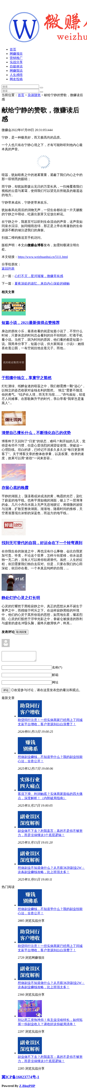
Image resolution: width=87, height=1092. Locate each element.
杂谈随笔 (34, 95)
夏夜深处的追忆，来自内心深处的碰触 (42, 283)
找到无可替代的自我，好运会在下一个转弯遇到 (42, 543)
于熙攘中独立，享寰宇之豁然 (27, 378)
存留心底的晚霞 (15, 488)
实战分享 (16, 62)
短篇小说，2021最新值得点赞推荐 (31, 323)
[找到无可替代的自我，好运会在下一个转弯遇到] (14, 534)
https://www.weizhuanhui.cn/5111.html (43, 257)
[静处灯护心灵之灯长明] (14, 589)
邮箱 (55, 675)
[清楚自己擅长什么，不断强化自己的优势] (14, 424)
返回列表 (8, 268)
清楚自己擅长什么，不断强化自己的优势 (36, 433)
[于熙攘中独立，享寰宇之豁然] (14, 369)
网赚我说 (16, 70)
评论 (5, 690)
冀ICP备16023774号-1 (20, 1077)
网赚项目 (16, 53)
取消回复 (21, 632)
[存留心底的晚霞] (14, 479)
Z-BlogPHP (27, 1086)
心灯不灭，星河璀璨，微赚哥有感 (39, 276)
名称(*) (57, 667)
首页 (13, 49)
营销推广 (16, 58)
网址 (55, 682)
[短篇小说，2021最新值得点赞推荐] (14, 314)
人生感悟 (16, 75)
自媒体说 (16, 66)
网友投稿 (16, 79)
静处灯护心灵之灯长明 (21, 598)
